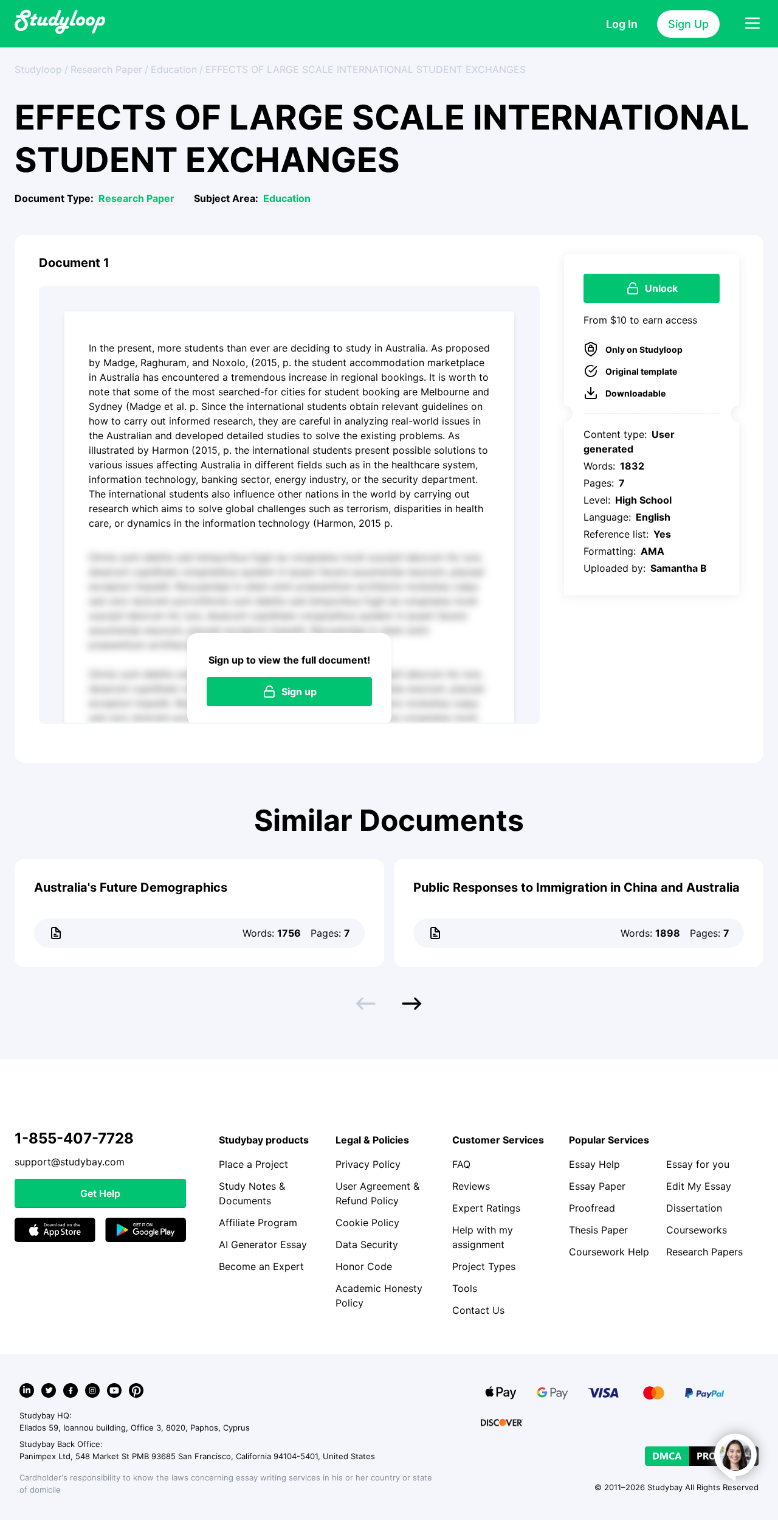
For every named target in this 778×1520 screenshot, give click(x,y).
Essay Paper (597, 1186)
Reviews (471, 1186)
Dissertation (694, 1208)
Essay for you (697, 1164)
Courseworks (696, 1230)
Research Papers (704, 1252)
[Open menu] (752, 23)
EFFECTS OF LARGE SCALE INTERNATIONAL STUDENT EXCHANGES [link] (365, 69)
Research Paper (136, 198)
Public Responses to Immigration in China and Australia (576, 887)
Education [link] (174, 69)
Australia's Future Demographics (130, 887)
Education (287, 198)
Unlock (661, 288)
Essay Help (594, 1164)
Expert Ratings (486, 1208)
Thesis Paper (598, 1230)
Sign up (299, 691)
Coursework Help (609, 1252)
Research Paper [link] (106, 69)
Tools (464, 1288)
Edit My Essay (698, 1186)
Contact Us (478, 1310)
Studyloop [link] (38, 69)
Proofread (592, 1208)
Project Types (483, 1266)
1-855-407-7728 (74, 1138)
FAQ (461, 1164)
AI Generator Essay (263, 1244)
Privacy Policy (368, 1164)
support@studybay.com (70, 1162)
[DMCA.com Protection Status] (702, 1456)
